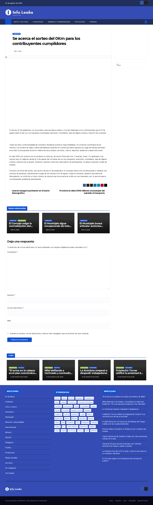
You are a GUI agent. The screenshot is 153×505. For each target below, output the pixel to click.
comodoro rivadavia (85, 402)
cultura (93, 406)
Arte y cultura (21, 22)
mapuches (58, 418)
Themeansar (43, 500)
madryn (89, 414)
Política (21, 367)
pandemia (70, 422)
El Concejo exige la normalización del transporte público (20, 226)
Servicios (9, 463)
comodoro (72, 402)
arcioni (71, 398)
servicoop (71, 430)
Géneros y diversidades (59, 22)
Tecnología (9, 473)
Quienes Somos (143, 500)
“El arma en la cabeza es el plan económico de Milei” (22, 373)
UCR (86, 430)
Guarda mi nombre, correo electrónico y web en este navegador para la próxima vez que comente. (49, 333)
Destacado (21, 220)
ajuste (64, 398)
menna (67, 418)
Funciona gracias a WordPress (15, 500)
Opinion (93, 22)
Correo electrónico (15, 308)
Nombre (11, 295)
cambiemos (89, 398)
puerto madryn (72, 426)
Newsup (33, 500)
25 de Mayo (10, 397)
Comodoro (38, 22)
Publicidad (132, 500)
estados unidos (76, 410)
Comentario (12, 252)
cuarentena (85, 406)
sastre (63, 430)
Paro (77, 422)
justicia (66, 414)
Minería (8, 432)
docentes (65, 410)
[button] (142, 22)
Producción (10, 453)
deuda (57, 410)
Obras (57, 422)
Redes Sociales (11, 458)
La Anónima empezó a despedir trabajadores (93, 372)
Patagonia (80, 22)
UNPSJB (94, 430)
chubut (63, 402)
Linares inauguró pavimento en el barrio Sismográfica (31, 192)
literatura (75, 414)
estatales (87, 410)
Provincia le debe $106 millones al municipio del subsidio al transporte (82, 192)
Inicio (125, 500)
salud (57, 430)
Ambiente (9, 402)
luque (82, 414)
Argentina (79, 398)
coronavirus (68, 406)
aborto (57, 398)
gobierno (58, 414)
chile (56, 402)
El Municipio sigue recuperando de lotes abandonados (57, 226)
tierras (80, 430)
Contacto (118, 500)
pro (63, 426)
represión (83, 426)
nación (90, 418)
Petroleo (94, 422)
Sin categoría (10, 468)
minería (74, 418)
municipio (82, 418)
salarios (92, 426)
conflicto (58, 406)
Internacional (10, 427)
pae (63, 422)
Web (9, 321)
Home (111, 500)
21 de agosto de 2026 (19, 377)
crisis (76, 406)
